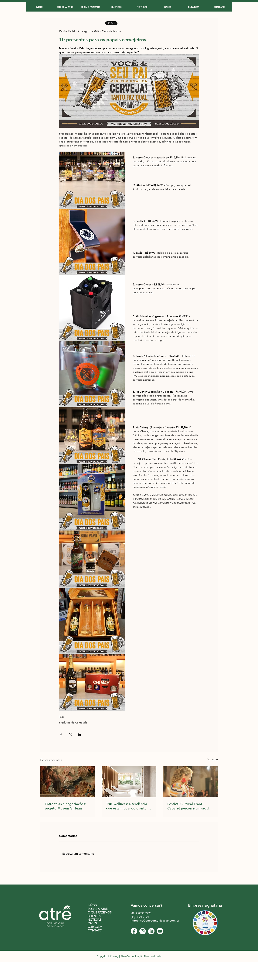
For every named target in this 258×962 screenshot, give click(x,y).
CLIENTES (94, 916)
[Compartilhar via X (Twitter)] (70, 734)
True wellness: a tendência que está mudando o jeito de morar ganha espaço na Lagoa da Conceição (128, 806)
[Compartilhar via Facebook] (61, 734)
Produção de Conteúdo (73, 722)
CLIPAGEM (95, 927)
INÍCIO (92, 905)
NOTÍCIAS (94, 919)
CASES (92, 923)
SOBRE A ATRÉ (98, 909)
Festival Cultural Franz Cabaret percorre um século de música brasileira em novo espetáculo (189, 806)
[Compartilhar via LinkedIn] (79, 734)
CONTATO (95, 930)
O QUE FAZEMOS (100, 912)
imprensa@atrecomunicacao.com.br (155, 920)
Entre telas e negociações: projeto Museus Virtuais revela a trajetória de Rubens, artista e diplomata (66, 806)
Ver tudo (213, 759)
